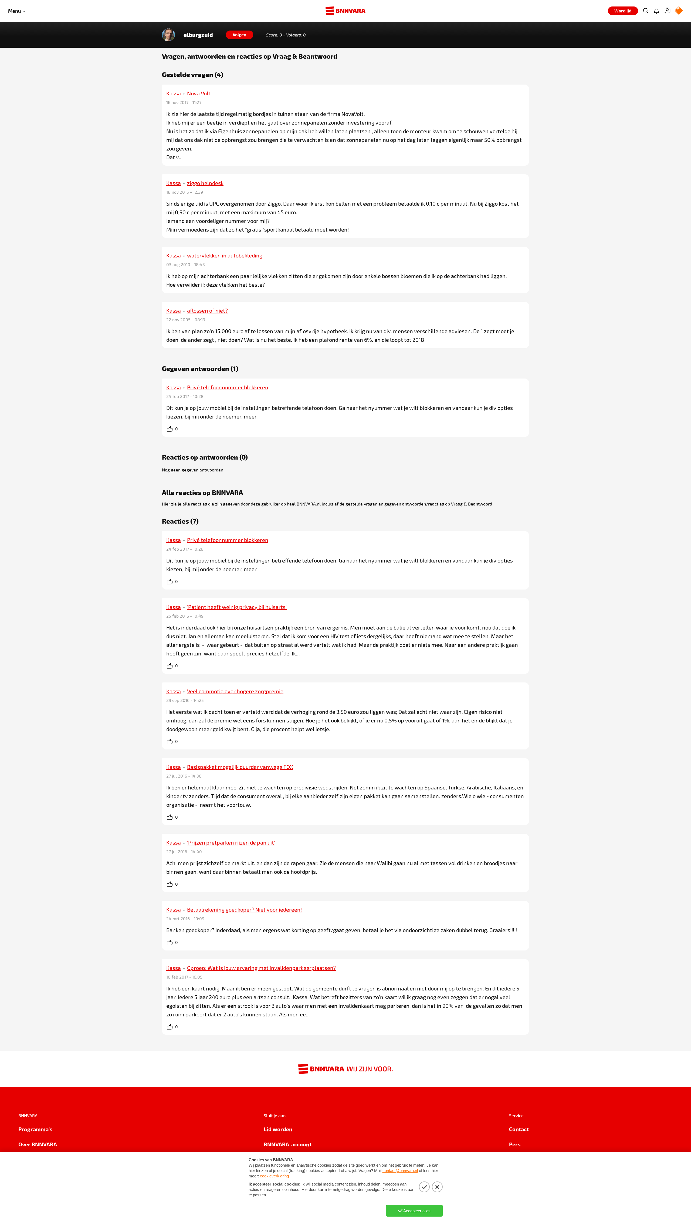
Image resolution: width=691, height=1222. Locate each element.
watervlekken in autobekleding (224, 255)
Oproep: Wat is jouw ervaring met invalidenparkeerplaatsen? (261, 968)
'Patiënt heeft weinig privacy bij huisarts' (237, 607)
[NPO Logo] (679, 10)
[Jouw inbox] (656, 10)
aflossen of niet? (207, 310)
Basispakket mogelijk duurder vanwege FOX (240, 767)
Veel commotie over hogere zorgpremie (235, 691)
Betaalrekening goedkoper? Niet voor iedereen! (244, 909)
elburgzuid (198, 35)
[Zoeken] (645, 11)
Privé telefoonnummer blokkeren (227, 387)
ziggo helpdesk (205, 183)
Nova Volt (199, 93)
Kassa (173, 93)
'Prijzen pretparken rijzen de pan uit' (231, 842)
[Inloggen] (667, 11)
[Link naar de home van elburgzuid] (168, 34)
